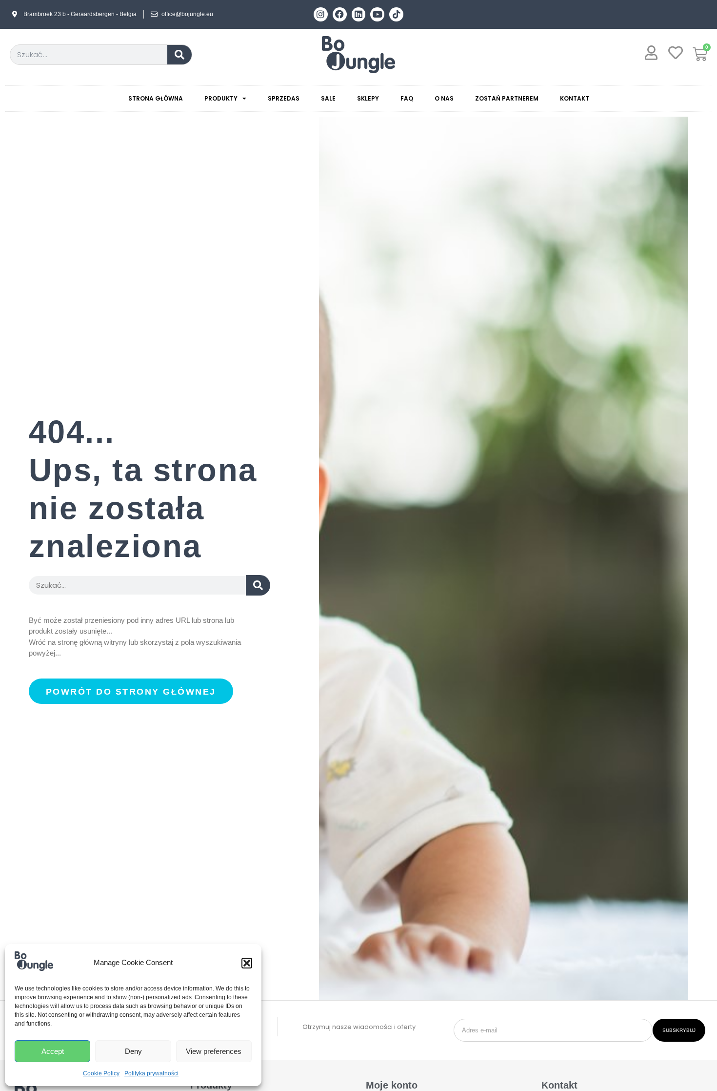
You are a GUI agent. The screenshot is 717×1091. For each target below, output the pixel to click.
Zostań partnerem (506, 98)
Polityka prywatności (151, 1073)
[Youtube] (377, 14)
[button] (247, 963)
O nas (444, 98)
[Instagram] (321, 14)
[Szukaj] (179, 54)
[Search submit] (258, 585)
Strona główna (155, 98)
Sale (328, 98)
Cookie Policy (101, 1073)
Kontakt (574, 98)
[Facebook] (340, 14)
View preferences (213, 1051)
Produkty (221, 98)
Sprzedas (283, 98)
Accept (52, 1051)
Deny (133, 1051)
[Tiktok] (396, 14)
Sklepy (368, 98)
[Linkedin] (359, 14)
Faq (406, 98)
